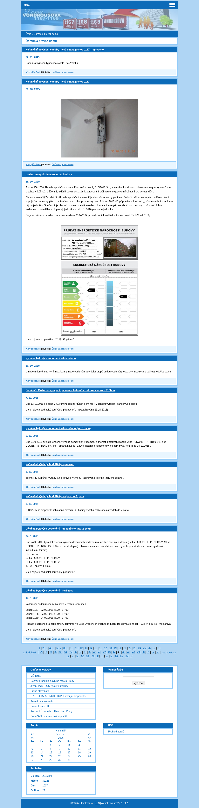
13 (86, 648)
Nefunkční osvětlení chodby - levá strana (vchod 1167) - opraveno (65, 49)
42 (104, 652)
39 (89, 652)
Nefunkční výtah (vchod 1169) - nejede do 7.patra (55, 496)
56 (77, 656)
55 (73, 656)
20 (120, 648)
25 (144, 648)
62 (107, 656)
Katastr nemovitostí (42, 701)
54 (68, 656)
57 (82, 656)
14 (91, 648)
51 (148, 652)
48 (133, 652)
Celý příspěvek (33, 72)
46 (123, 652)
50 (143, 652)
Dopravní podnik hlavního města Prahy (52, 680)
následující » (169, 652)
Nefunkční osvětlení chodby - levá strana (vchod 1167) (58, 81)
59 (92, 656)
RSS (97, 803)
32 (55, 652)
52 (153, 652)
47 (128, 652)
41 (99, 652)
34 (65, 652)
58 (87, 656)
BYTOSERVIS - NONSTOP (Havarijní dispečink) (58, 696)
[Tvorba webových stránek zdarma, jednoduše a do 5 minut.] (92, 803)
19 (115, 648)
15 (95, 648)
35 (70, 652)
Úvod (28, 34)
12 (81, 648)
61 (102, 656)
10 (71, 648)
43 (109, 652)
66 (126, 656)
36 (75, 652)
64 (116, 656)
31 (51, 652)
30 (46, 652)
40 (94, 652)
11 (76, 648)
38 (85, 652)
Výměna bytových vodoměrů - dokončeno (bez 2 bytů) (58, 528)
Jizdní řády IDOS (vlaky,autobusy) (50, 685)
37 (80, 652)
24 (139, 648)
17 (105, 648)
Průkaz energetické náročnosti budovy (49, 174)
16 (100, 648)
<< (32, 734)
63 (111, 656)
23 (134, 648)
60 (97, 656)
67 (131, 656)
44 (114, 652)
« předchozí (29, 652)
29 (41, 652)
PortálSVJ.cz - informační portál (49, 716)
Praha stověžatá (40, 691)
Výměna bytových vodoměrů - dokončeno (51, 358)
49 (138, 652)
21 (125, 648)
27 (154, 648)
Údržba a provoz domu (62, 72)
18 (110, 648)
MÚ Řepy (36, 675)
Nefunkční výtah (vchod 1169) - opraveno (50, 464)
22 (129, 648)
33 (60, 652)
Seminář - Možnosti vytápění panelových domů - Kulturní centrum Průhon (70, 390)
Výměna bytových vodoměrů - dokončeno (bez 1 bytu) (58, 428)
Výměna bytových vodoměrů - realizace (49, 590)
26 (149, 648)
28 (159, 648)
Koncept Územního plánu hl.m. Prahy (52, 711)
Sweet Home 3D (40, 706)
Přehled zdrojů (116, 731)
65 (121, 656)
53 (157, 652)
